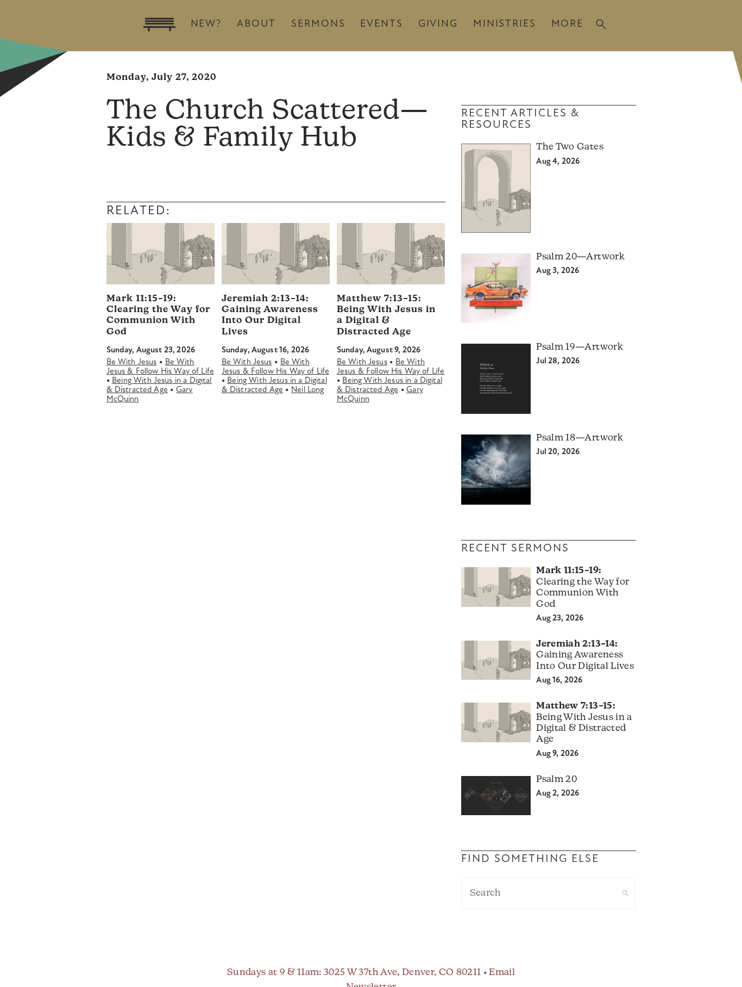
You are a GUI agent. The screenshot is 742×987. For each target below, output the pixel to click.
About (256, 24)
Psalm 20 (556, 779)
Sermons (318, 24)
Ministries (504, 24)
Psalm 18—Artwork (579, 438)
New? (206, 24)
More (567, 24)
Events (381, 24)
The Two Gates (569, 147)
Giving (438, 24)
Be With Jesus (131, 362)
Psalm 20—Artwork (580, 257)
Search (601, 24)
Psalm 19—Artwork (579, 347)
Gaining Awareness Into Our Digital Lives (584, 655)
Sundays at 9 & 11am (273, 972)
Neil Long (307, 390)
